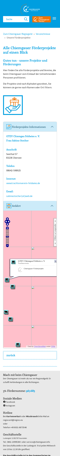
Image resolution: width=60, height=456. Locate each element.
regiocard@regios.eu (13, 420)
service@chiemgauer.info (38, 442)
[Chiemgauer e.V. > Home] (30, 9)
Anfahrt (16, 205)
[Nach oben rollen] (53, 449)
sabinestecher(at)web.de (19, 196)
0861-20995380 (14, 442)
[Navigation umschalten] (54, 18)
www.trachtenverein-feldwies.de (23, 183)
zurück (10, 355)
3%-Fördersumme (14, 391)
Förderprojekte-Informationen (28, 126)
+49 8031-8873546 (18, 427)
